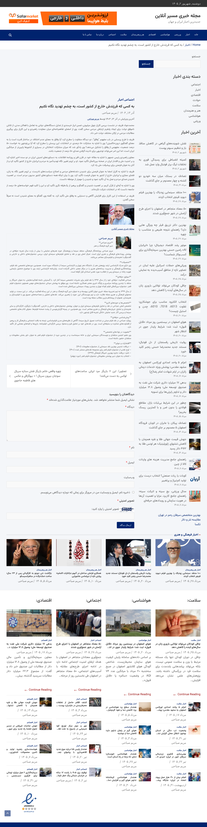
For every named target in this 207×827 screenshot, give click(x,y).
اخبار (188, 34)
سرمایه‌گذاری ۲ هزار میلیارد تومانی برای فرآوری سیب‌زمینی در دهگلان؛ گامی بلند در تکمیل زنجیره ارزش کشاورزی (22, 777)
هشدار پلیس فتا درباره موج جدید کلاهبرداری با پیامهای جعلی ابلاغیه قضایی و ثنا (71, 752)
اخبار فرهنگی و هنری (186, 535)
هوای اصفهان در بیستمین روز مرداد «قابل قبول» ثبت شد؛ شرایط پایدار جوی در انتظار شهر (162, 327)
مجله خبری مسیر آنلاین (177, 16)
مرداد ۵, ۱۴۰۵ (44, 581)
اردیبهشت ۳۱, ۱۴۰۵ (174, 785)
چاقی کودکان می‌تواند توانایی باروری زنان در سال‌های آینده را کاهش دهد (162, 288)
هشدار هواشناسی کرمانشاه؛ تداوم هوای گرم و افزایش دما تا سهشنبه (121, 780)
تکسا (197, 524)
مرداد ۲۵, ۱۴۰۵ (191, 652)
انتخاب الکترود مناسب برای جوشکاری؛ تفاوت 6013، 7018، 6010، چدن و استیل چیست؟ (162, 306)
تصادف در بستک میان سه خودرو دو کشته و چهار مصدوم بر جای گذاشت (162, 178)
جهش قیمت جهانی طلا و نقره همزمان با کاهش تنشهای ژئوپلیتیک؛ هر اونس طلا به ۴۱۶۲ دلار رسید (162, 444)
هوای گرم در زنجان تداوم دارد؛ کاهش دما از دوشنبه (121, 732)
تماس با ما (87, 34)
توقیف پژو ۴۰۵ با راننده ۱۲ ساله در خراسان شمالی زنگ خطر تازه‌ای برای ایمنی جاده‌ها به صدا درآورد (71, 775)
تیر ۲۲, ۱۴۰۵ (179, 761)
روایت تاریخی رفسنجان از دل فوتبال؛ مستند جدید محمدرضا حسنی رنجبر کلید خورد (162, 347)
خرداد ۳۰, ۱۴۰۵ (128, 785)
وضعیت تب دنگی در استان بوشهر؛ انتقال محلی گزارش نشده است (170, 733)
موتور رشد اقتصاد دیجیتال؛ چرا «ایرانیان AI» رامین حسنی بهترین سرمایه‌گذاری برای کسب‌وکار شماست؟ (162, 250)
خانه (196, 34)
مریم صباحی (109, 112)
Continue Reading (188, 694)
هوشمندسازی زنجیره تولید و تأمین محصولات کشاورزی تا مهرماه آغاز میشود (22, 752)
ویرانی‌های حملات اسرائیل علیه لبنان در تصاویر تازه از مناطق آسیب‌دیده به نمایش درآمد (162, 270)
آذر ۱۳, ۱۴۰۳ (127, 112)
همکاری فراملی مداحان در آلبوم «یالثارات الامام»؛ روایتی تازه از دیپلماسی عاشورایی (78, 575)
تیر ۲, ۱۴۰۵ (80, 780)
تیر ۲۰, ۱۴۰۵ (79, 757)
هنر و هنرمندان (137, 34)
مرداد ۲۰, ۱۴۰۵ (142, 581)
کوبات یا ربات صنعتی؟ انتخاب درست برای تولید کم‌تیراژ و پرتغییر (162, 478)
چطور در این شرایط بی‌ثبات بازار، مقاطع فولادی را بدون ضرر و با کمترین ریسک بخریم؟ (162, 407)
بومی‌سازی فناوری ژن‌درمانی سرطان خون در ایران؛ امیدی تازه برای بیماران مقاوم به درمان (170, 757)
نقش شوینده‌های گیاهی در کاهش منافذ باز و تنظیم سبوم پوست (162, 145)
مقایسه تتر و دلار (190, 520)
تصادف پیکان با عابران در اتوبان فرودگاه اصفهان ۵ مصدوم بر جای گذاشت (162, 425)
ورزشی (177, 34)
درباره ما (100, 34)
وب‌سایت (129, 477)
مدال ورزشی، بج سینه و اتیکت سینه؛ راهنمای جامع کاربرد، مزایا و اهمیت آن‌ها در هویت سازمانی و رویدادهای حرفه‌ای (162, 496)
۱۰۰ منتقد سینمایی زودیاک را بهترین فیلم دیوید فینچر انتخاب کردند (162, 194)
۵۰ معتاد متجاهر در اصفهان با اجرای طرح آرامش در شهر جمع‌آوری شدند (162, 211)
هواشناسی (165, 34)
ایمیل (130, 462)
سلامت (123, 34)
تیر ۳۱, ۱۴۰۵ (179, 738)
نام (131, 447)
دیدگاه (129, 407)
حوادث (196, 100)
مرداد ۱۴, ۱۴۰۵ (28, 710)
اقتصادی (152, 34)
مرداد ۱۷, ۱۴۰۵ (177, 715)
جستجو (196, 56)
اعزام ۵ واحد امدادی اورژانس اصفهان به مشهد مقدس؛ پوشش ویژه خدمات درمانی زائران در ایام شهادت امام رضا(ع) (162, 367)
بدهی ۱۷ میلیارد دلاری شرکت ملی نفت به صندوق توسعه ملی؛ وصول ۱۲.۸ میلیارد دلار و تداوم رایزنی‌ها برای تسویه (162, 387)
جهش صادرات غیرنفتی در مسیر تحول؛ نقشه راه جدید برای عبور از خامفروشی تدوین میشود (22, 729)
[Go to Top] (8, 813)
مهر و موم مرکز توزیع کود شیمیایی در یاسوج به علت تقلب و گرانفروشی (71, 729)
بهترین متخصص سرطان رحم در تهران (179, 515)
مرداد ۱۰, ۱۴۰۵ (92, 581)
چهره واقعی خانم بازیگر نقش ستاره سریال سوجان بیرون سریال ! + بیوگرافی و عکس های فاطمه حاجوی (37, 376)
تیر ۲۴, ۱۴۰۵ (79, 733)
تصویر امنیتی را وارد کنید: (105, 509)
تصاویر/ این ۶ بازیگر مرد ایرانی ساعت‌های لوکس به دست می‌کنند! (101, 373)
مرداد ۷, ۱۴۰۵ (29, 757)
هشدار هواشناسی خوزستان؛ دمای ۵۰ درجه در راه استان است (121, 755)
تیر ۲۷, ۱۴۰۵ (129, 761)
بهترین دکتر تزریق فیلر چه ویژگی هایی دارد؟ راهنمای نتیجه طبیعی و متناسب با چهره (162, 230)
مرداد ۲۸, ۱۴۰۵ (191, 581)
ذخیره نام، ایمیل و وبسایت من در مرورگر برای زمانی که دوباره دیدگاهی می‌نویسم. (85, 492)
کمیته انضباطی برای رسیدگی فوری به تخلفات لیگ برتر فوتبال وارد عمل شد (162, 162)
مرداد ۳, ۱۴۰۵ (129, 738)
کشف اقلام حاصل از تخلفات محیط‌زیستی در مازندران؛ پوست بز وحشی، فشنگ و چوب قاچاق (71, 705)
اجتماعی (112, 34)
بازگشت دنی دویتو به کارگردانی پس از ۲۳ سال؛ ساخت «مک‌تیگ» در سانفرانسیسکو (29, 575)
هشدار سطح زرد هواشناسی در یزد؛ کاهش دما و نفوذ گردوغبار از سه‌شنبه (121, 710)
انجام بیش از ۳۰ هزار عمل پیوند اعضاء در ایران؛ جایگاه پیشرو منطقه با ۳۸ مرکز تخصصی (170, 780)
